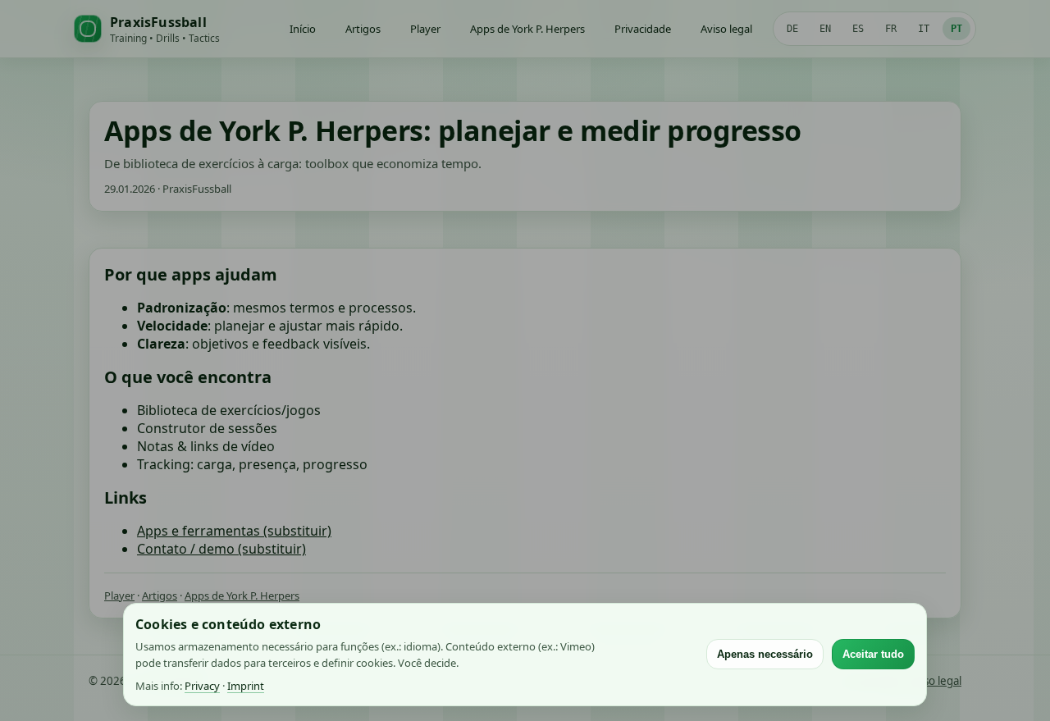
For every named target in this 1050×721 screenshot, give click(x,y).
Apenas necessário (765, 654)
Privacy (202, 685)
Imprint (245, 685)
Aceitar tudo (873, 654)
